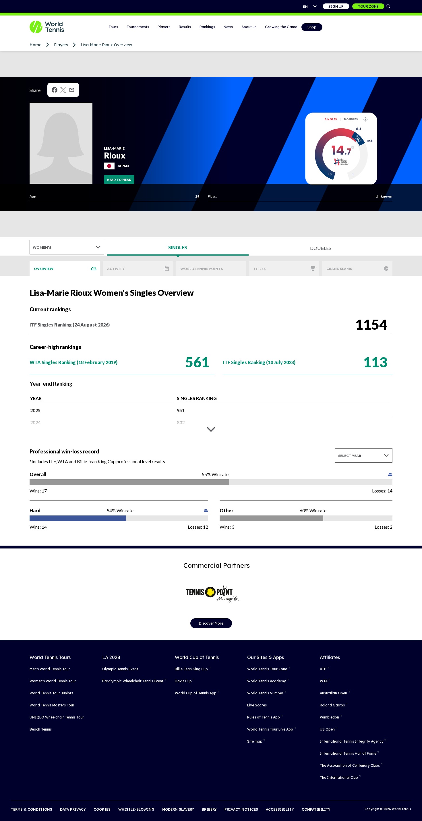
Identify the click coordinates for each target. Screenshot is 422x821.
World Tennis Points (201, 268)
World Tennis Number (265, 693)
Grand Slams (339, 268)
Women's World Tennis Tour (53, 681)
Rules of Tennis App (263, 717)
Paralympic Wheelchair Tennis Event (132, 681)
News (228, 27)
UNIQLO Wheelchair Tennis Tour (57, 717)
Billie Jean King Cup (191, 669)
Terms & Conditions (31, 809)
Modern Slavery (178, 809)
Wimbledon (329, 717)
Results (185, 27)
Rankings (207, 27)
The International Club (339, 777)
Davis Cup (183, 681)
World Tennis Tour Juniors (51, 693)
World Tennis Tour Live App (270, 729)
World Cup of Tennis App (195, 693)
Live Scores (257, 705)
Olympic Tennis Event (120, 669)
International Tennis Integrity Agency (352, 741)
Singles (331, 119)
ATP (323, 669)
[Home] (54, 27)
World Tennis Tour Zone (267, 669)
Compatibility (316, 809)
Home (35, 44)
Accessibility (280, 809)
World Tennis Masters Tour (52, 705)
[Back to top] (417, 810)
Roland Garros (332, 705)
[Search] (388, 6)
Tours (113, 27)
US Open (327, 729)
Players (164, 27)
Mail (72, 90)
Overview (43, 268)
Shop (311, 27)
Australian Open (333, 693)
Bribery (209, 809)
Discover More (211, 623)
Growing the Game (281, 27)
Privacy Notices (241, 809)
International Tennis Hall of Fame (348, 753)
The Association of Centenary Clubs (350, 765)
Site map (254, 741)
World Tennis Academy (266, 681)
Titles (259, 268)
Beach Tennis (41, 729)
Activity (116, 268)
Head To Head (119, 179)
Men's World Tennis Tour (50, 669)
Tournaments (138, 27)
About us (248, 27)
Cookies (102, 809)
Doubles (351, 119)
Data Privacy (73, 809)
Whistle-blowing (136, 809)
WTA (324, 681)
